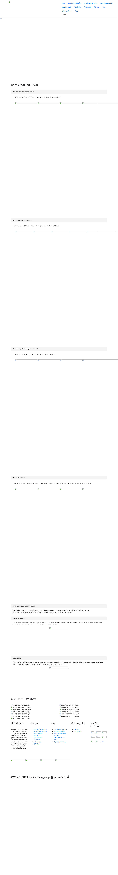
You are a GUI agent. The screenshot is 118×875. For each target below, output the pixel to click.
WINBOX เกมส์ (66, 7)
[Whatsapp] (23, 754)
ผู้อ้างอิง (96, 7)
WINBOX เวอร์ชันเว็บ (74, 3)
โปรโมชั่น (77, 7)
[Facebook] (13, 754)
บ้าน (63, 3)
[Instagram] (18, 754)
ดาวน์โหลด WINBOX (90, 3)
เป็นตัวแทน (87, 7)
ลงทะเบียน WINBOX (106, 3)
